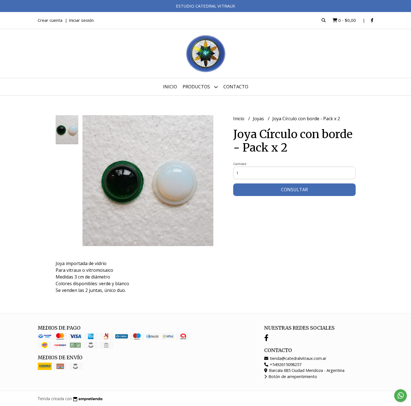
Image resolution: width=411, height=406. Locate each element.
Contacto (235, 87)
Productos (197, 87)
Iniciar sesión (81, 20)
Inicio (170, 87)
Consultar (294, 190)
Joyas (259, 118)
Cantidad (239, 164)
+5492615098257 (285, 364)
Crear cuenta (50, 20)
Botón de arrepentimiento (292, 376)
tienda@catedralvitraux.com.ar (297, 358)
